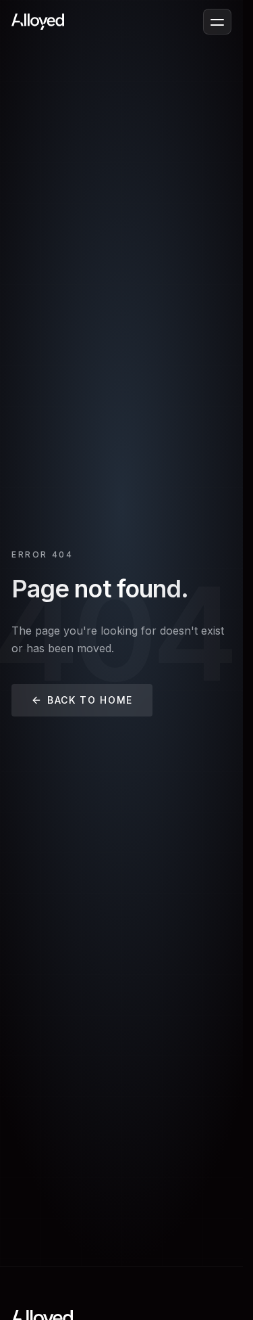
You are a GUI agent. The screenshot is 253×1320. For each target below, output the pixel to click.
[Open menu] (217, 22)
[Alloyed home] (37, 22)
